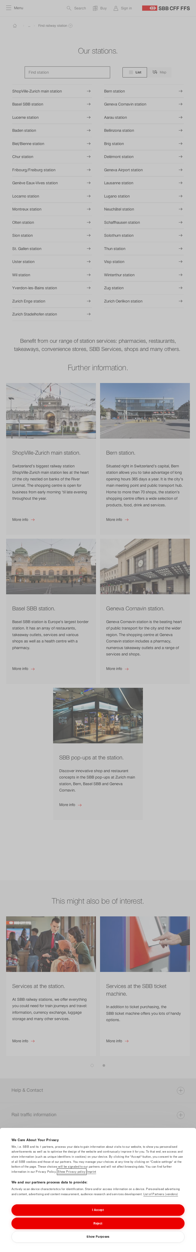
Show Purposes (98, 1236)
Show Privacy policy (71, 1171)
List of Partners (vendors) (160, 1194)
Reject (97, 1223)
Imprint (91, 1171)
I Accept (98, 1210)
